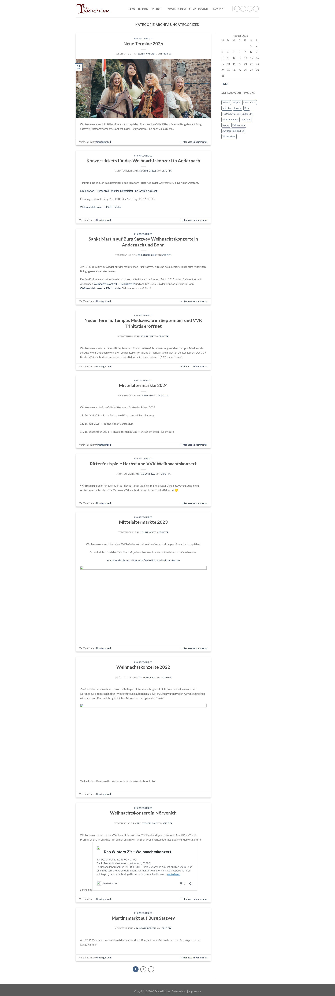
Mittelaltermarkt (230, 119)
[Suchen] (228, 8)
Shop (192, 8)
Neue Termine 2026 (143, 43)
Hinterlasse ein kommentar (194, 141)
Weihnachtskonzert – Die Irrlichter (100, 207)
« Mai (224, 84)
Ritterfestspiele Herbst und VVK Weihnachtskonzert (143, 463)
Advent (226, 102)
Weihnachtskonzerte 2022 (143, 667)
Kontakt (219, 8)
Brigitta (166, 54)
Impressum (194, 991)
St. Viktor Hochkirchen (233, 130)
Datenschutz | (180, 991)
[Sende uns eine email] (249, 9)
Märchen (246, 119)
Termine (143, 8)
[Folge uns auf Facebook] (237, 9)
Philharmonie (238, 125)
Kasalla (237, 108)
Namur (225, 125)
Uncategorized (143, 38)
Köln (246, 108)
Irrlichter (226, 108)
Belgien (236, 102)
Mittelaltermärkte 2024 (143, 385)
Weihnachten (229, 136)
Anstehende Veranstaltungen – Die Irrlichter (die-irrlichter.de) (143, 560)
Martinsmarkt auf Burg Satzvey (143, 918)
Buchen (203, 8)
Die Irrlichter (249, 102)
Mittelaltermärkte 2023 (143, 522)
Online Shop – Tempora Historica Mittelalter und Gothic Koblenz (119, 190)
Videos (182, 8)
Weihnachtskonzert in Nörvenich (143, 812)
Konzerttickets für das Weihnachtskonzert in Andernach (143, 160)
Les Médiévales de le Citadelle (237, 113)
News (131, 8)
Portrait (157, 8)
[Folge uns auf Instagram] (243, 9)
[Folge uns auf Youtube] (256, 9)
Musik (171, 8)
